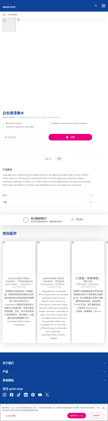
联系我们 (79, 219)
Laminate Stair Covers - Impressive (19, 280)
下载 (59, 159)
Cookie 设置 (10, 415)
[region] (54, 412)
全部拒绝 (95, 415)
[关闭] (104, 408)
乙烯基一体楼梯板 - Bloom (88, 280)
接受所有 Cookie (76, 415)
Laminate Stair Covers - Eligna (53, 280)
